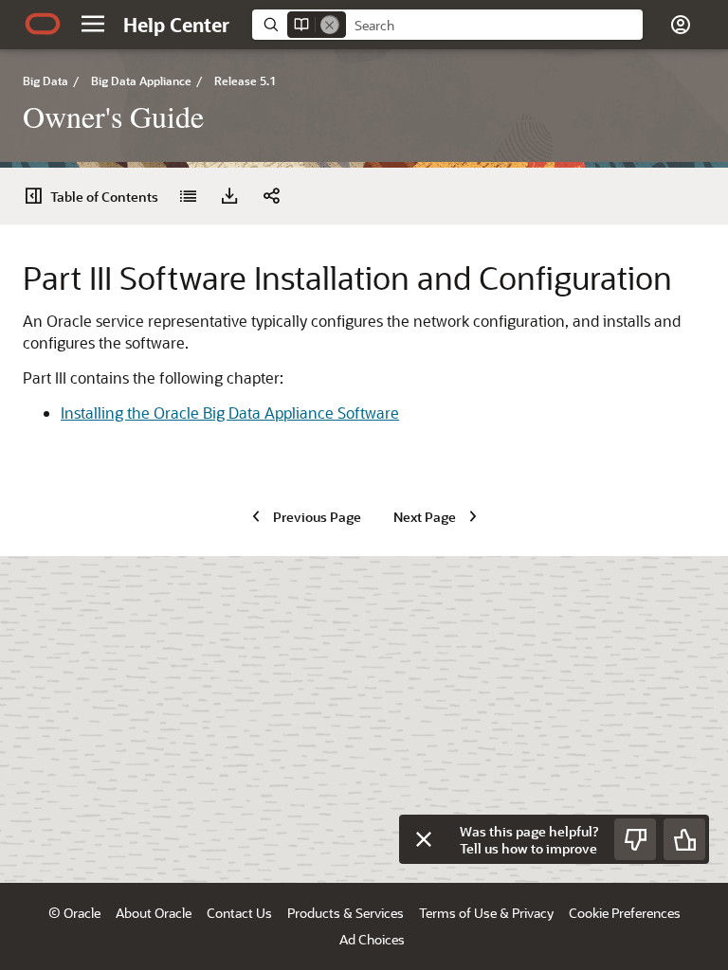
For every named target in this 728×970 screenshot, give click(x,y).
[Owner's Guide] (188, 196)
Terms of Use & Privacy (486, 913)
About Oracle (153, 913)
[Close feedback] (424, 839)
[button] (93, 24)
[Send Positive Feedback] (684, 839)
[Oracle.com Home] (43, 24)
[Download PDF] (229, 196)
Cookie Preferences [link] (625, 913)
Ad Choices (372, 939)
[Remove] (329, 24)
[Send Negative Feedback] (635, 839)
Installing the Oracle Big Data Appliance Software (230, 412)
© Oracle (74, 913)
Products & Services (345, 913)
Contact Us (239, 913)
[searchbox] (494, 25)
